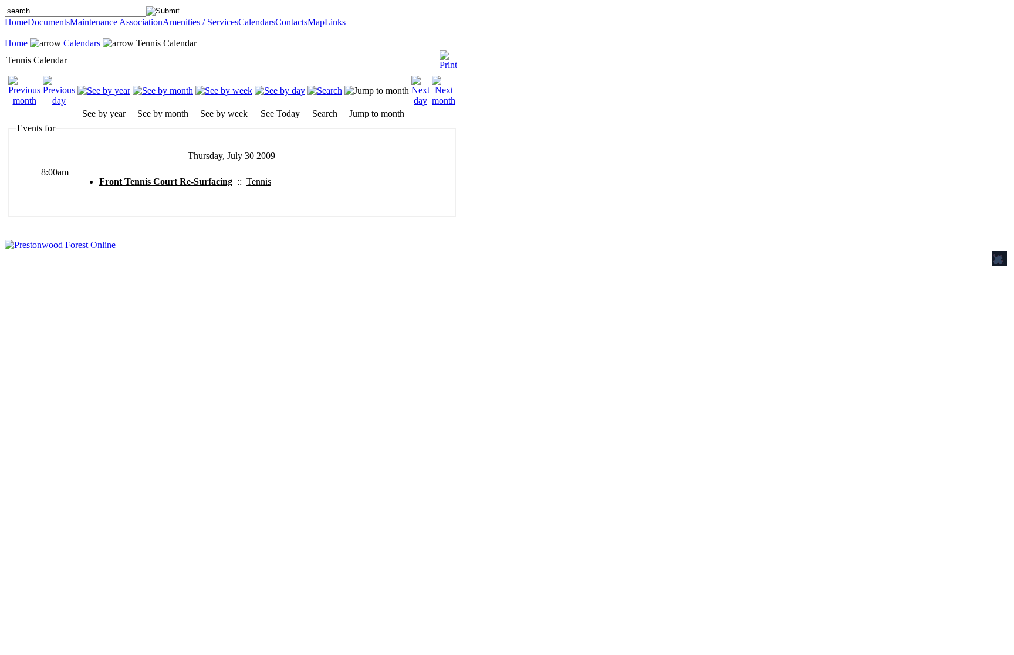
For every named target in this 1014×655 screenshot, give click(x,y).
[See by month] (163, 91)
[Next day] (420, 101)
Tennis (258, 181)
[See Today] (280, 91)
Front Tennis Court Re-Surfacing (165, 181)
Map (316, 22)
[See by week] (223, 91)
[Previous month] (24, 101)
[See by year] (103, 91)
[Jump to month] (376, 91)
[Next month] (443, 101)
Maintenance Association (116, 22)
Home (16, 22)
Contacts (291, 22)
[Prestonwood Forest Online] (60, 245)
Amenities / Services (200, 22)
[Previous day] (59, 101)
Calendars (256, 22)
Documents (49, 22)
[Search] (324, 91)
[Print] (448, 57)
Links (335, 22)
